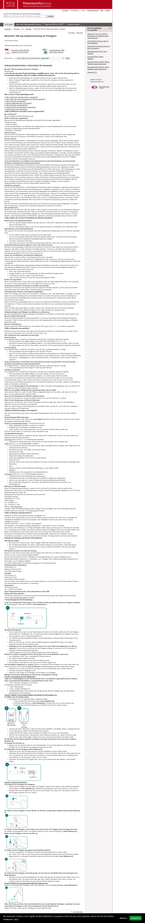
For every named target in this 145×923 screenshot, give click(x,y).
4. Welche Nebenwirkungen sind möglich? (18, 103)
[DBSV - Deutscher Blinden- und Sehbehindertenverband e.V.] (100, 90)
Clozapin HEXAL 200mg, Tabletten (95, 58)
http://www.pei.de (16, 506)
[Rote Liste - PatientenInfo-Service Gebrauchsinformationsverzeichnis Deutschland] (27, 8)
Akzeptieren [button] (135, 918)
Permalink (72, 32)
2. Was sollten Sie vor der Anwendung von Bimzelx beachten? (25, 99)
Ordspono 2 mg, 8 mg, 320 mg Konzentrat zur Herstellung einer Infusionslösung (97, 36)
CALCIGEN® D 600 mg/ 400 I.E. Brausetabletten (98, 42)
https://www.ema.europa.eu (19, 597)
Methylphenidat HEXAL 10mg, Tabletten (97, 52)
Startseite (65, 10)
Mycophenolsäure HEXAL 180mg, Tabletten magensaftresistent (98, 68)
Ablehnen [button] (123, 918)
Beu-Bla (28, 29)
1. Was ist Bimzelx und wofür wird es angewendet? (21, 97)
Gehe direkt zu (9, 58)
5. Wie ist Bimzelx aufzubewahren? (16, 105)
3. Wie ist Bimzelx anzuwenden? (15, 101)
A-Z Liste (8, 25)
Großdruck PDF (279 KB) (19, 52)
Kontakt (107, 10)
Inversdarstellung (92, 10)
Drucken (80, 32)
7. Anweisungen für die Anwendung (16, 109)
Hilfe (101, 10)
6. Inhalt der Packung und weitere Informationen (20, 107)
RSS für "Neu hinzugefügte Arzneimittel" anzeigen (110, 28)
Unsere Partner (73, 25)
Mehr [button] (16, 919)
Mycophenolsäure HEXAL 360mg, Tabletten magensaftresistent (98, 63)
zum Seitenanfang (78, 912)
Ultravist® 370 (92, 72)
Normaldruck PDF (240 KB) (20, 50)
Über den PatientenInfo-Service (28, 25)
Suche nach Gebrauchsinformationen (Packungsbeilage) (22, 14)
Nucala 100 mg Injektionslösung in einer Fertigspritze (98, 47)
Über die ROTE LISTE (54, 24)
